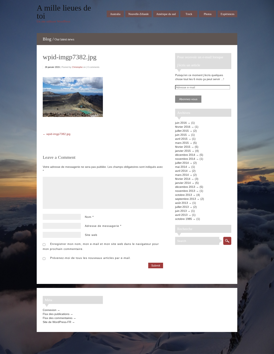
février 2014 (182, 178)
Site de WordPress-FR (57, 322)
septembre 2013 (185, 198)
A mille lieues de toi (64, 12)
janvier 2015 (183, 150)
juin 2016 (181, 122)
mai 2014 (181, 166)
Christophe (77, 67)
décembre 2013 (185, 186)
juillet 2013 (182, 206)
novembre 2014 (185, 158)
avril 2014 (181, 170)
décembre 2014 (185, 154)
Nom (89, 216)
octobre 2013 (183, 194)
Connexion (49, 310)
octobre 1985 (183, 218)
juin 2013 (181, 210)
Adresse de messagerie (103, 225)
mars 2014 (182, 174)
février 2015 (182, 146)
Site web (91, 234)
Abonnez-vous (188, 99)
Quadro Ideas (230, 338)
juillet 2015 (182, 130)
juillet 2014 (182, 162)
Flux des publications (56, 314)
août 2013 (181, 202)
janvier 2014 (183, 182)
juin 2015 (181, 134)
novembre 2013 (185, 190)
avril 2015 (181, 138)
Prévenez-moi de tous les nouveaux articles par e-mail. (90, 257)
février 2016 (182, 126)
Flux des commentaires (57, 318)
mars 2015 (182, 142)
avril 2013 (181, 214)
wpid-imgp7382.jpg (69, 57)
